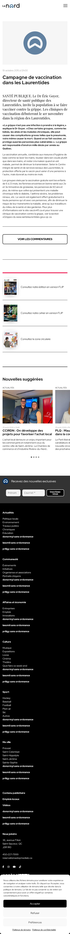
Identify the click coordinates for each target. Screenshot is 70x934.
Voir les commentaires (35, 239)
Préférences (35, 922)
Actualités (8, 388)
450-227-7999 (11, 854)
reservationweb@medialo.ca (17, 857)
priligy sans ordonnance (16, 548)
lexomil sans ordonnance (16, 542)
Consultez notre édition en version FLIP (42, 287)
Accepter (35, 903)
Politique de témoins (21, 929)
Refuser (35, 913)
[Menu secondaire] (65, 5)
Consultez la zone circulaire (35, 339)
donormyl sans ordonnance (18, 536)
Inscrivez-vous (55, 492)
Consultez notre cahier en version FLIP (42, 313)
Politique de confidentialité (44, 929)
